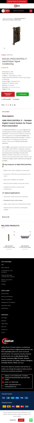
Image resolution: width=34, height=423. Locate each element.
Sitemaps (3, 320)
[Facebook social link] (6, 105)
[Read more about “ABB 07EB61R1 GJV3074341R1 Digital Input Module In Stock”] (30, 234)
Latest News (4, 323)
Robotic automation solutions (6, 280)
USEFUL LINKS (5, 290)
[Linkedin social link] (13, 105)
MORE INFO (4, 314)
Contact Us (4, 329)
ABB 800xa (10, 55)
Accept (21, 420)
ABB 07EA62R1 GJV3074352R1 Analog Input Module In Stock (9, 247)
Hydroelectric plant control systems (13, 200)
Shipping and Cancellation (8, 302)
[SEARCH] (30, 10)
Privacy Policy (5, 293)
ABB (8, 147)
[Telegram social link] (15, 105)
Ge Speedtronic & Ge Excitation (7, 271)
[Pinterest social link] (10, 105)
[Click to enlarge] (4, 48)
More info (13, 420)
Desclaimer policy (6, 305)
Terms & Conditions (6, 299)
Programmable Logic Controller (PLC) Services (7, 276)
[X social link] (8, 105)
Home (4, 18)
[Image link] (15, 397)
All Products (10, 18)
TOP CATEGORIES (6, 261)
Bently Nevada (5, 267)
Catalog (3, 284)
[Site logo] (17, 5)
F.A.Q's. (3, 332)
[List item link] (17, 382)
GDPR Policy (4, 308)
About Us (3, 326)
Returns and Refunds (7, 296)
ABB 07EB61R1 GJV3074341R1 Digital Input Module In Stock (25, 247)
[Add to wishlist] (14, 231)
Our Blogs (4, 317)
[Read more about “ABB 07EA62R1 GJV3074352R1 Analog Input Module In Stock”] (14, 234)
